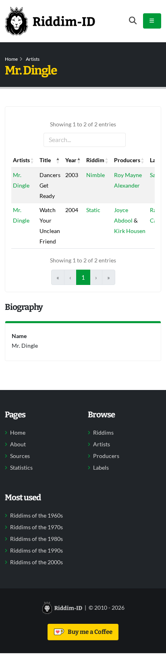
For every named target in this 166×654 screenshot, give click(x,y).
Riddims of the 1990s (36, 550)
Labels (101, 467)
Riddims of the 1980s (36, 539)
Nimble (95, 174)
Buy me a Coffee (88, 631)
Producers (106, 456)
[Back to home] (50, 20)
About (18, 444)
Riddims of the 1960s (36, 515)
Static (93, 209)
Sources (20, 456)
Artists (32, 59)
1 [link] (83, 277)
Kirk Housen (129, 230)
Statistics (21, 467)
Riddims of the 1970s (36, 527)
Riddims (103, 432)
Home (11, 59)
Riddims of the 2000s (36, 562)
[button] (32, 160)
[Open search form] (133, 21)
